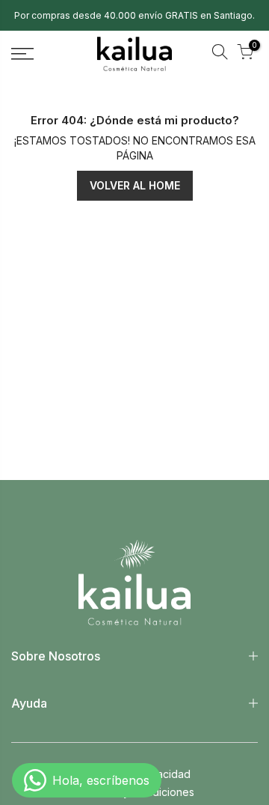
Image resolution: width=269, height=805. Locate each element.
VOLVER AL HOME (135, 185)
